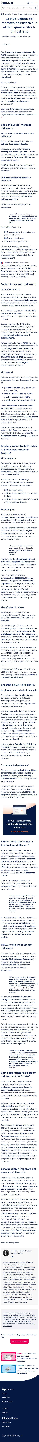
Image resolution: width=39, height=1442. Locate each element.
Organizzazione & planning (8, 14)
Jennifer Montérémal (10, 37)
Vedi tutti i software (19, 1341)
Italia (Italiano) (14, 1435)
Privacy (4, 1393)
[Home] (1, 14)
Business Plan (15, 14)
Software (4, 1412)
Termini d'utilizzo (7, 1401)
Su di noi (4, 1408)
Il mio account (6, 1422)
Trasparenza (6, 1397)
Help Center (5, 1426)
